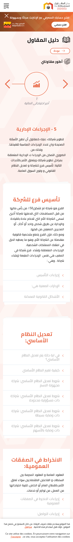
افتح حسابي (60, 24)
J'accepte (16, 536)
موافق (28, 527)
